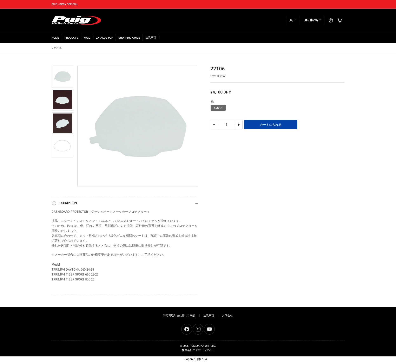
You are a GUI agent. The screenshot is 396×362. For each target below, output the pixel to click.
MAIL (87, 37)
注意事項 (150, 37)
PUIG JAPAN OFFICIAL (203, 345)
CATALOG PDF (104, 37)
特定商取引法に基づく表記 (179, 315)
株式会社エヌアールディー (198, 350)
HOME (55, 37)
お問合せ (227, 315)
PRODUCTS (71, 37)
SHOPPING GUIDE (129, 37)
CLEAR (218, 107)
